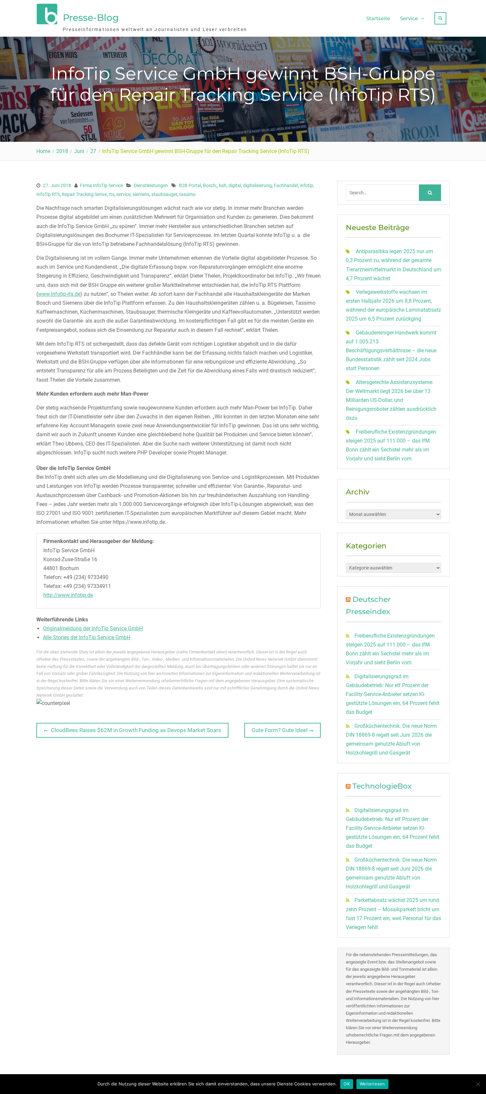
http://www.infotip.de (68, 595)
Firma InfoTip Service (101, 185)
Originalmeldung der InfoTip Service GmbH (93, 628)
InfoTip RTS (48, 194)
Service (409, 18)
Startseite (378, 18)
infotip (306, 185)
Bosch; (210, 185)
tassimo (187, 194)
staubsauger (164, 194)
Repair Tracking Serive (84, 194)
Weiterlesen (372, 1083)
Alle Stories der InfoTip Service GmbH (86, 637)
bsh (222, 185)
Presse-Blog (91, 17)
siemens (141, 194)
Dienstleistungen (151, 185)
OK (347, 1083)
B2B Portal (190, 185)
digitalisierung (257, 185)
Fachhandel (286, 185)
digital (234, 185)
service (123, 194)
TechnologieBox (382, 786)
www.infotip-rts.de (59, 294)
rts (111, 194)
